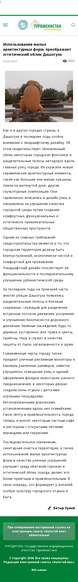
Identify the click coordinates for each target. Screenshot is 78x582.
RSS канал (39, 570)
